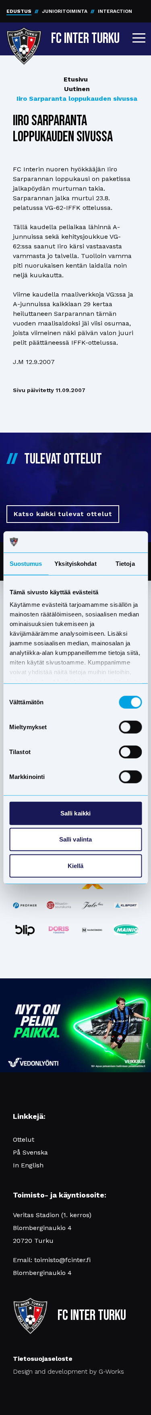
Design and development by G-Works (68, 1371)
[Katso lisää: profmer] (25, 905)
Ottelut (23, 1139)
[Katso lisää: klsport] (126, 905)
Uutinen (77, 89)
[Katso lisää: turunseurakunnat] (59, 905)
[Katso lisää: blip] (25, 930)
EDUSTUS (18, 11)
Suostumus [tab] (26, 563)
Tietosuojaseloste (42, 1358)
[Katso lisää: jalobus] (93, 905)
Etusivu (76, 79)
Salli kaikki (75, 812)
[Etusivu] (23, 37)
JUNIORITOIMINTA (64, 11)
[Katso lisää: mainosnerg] (93, 930)
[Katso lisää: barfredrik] (59, 930)
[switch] (130, 726)
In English (28, 1165)
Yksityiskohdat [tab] (75, 563)
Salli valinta (75, 839)
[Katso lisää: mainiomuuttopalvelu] (126, 930)
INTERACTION (115, 11)
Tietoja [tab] (125, 563)
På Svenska (30, 1152)
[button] (139, 37)
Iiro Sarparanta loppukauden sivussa (77, 98)
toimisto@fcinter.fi (62, 1260)
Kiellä (76, 865)
